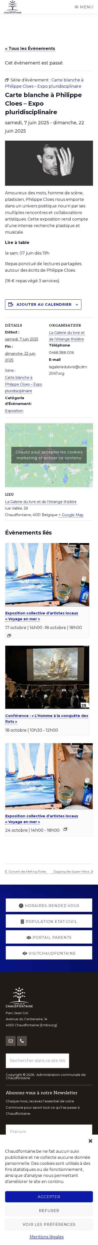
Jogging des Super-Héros (72, 871)
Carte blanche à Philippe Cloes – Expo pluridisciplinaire (23, 384)
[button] (90, 1140)
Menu (87, 7)
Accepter (49, 1196)
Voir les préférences (49, 1224)
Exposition (14, 411)
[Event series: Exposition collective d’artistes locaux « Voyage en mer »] (9, 635)
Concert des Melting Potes (27, 871)
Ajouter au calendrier (44, 304)
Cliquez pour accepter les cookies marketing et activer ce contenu (49, 455)
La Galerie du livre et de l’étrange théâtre (41, 502)
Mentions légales (47, 1236)
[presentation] (47, 575)
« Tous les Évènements (30, 48)
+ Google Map (71, 515)
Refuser (49, 1210)
